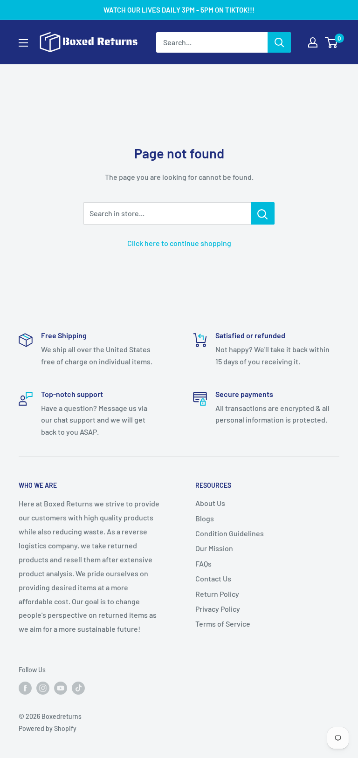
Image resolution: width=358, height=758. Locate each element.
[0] (331, 42)
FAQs (203, 563)
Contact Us (213, 578)
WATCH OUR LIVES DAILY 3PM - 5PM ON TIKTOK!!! (179, 10)
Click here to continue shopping (179, 243)
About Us (210, 503)
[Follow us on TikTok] (78, 688)
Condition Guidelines (229, 533)
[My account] (312, 42)
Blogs (204, 518)
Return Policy (217, 593)
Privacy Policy (217, 608)
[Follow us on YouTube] (60, 688)
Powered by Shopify (47, 728)
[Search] (279, 42)
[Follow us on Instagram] (42, 688)
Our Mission (214, 548)
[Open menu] (23, 43)
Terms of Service (222, 623)
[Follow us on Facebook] (25, 688)
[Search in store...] (263, 213)
